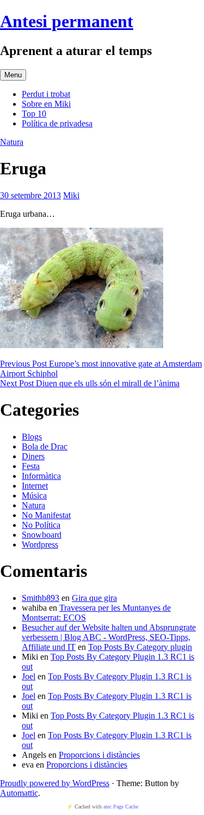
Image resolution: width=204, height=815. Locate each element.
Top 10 (34, 113)
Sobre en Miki (46, 103)
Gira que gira (94, 598)
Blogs (32, 436)
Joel (28, 676)
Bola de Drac (44, 446)
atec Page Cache (120, 807)
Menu (13, 75)
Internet (35, 485)
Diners (33, 456)
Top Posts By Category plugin (140, 647)
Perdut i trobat (46, 94)
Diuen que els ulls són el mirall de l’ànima (90, 383)
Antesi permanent (66, 21)
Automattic (19, 793)
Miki (71, 195)
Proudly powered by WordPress (54, 783)
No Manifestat (46, 515)
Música (34, 495)
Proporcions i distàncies (99, 754)
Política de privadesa (57, 123)
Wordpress (40, 544)
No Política (41, 525)
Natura (11, 142)
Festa (31, 466)
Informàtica (41, 476)
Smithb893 (40, 598)
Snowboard (41, 534)
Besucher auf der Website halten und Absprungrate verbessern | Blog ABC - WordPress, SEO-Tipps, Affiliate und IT (109, 637)
